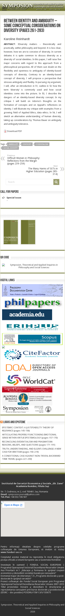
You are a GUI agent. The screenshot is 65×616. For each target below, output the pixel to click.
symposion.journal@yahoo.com (24, 494)
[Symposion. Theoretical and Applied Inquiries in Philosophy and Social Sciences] (32, 6)
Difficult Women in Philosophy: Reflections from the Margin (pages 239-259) (23, 159)
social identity (10, 148)
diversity (27, 144)
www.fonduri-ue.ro (11, 552)
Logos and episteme (14, 422)
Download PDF (14, 131)
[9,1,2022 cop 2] (28, 232)
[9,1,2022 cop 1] (10, 232)
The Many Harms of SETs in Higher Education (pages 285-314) (42, 170)
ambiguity (13, 144)
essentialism (42, 144)
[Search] (56, 182)
